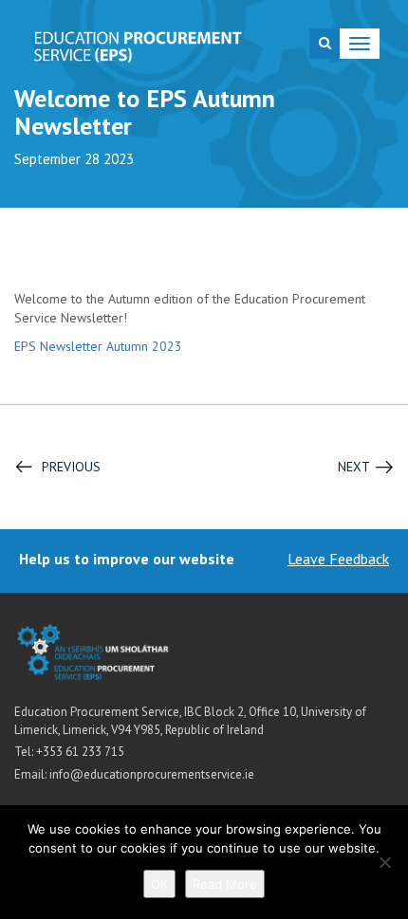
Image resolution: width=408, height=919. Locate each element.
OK (159, 883)
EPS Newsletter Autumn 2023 (98, 346)
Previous (71, 466)
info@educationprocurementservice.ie (151, 774)
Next (354, 466)
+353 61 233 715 (80, 752)
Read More (225, 883)
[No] (384, 862)
